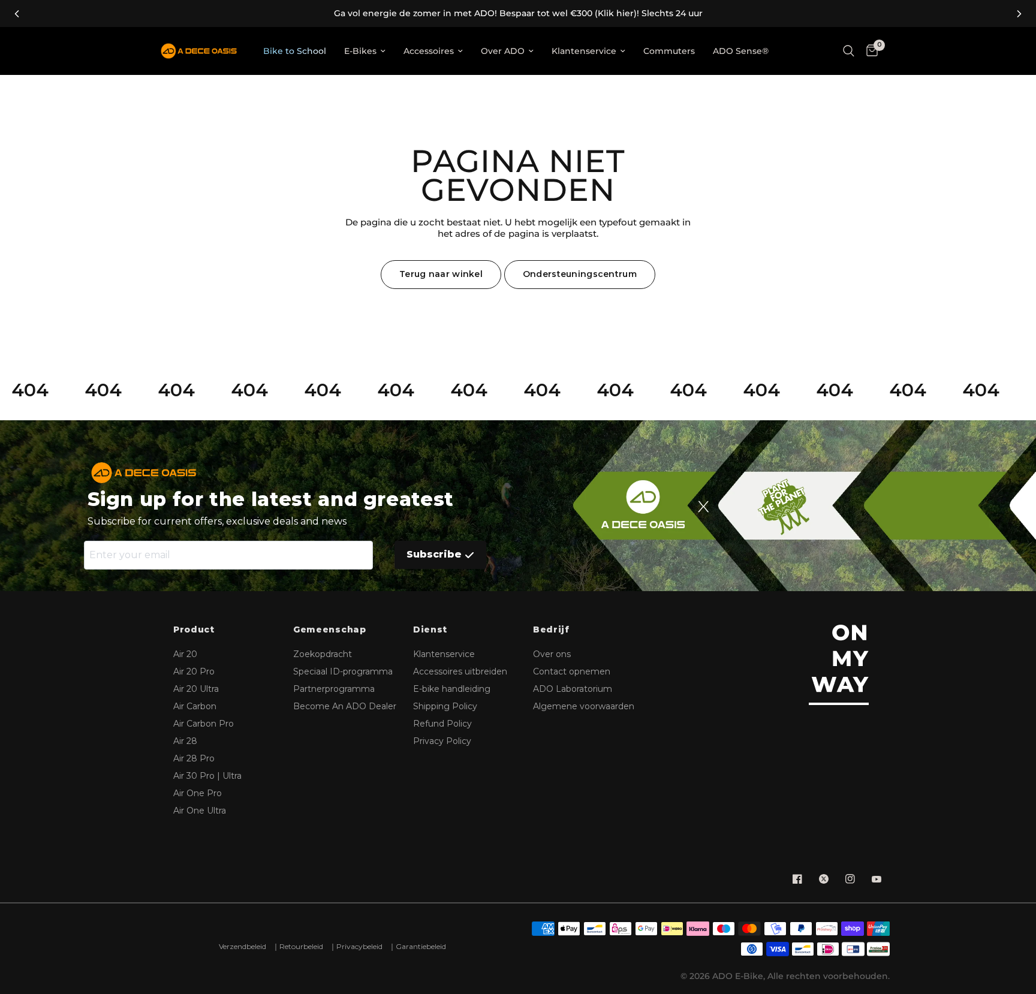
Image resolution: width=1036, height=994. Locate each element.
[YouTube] (876, 879)
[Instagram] (850, 879)
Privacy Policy (442, 741)
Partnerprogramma (334, 688)
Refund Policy (442, 723)
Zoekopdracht (322, 654)
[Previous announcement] (17, 14)
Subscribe (434, 554)
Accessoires (428, 51)
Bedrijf (551, 630)
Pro (194, 671)
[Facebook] (797, 879)
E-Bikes (360, 51)
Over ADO (503, 51)
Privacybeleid (359, 946)
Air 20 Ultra (196, 688)
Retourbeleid (301, 946)
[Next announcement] (1019, 14)
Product (194, 630)
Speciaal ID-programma (343, 671)
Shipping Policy (445, 706)
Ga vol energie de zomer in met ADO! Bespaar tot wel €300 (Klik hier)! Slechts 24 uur (518, 13)
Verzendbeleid (242, 946)
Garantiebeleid (421, 946)
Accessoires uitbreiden (460, 671)
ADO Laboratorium (572, 688)
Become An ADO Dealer (344, 706)
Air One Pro (197, 793)
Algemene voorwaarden (583, 706)
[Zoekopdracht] (848, 51)
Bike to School (294, 51)
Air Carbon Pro (203, 723)
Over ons (552, 654)
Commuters (669, 51)
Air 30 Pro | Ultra (207, 775)
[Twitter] (824, 879)
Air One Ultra (199, 810)
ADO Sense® (741, 51)
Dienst (430, 630)
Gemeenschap (329, 630)
